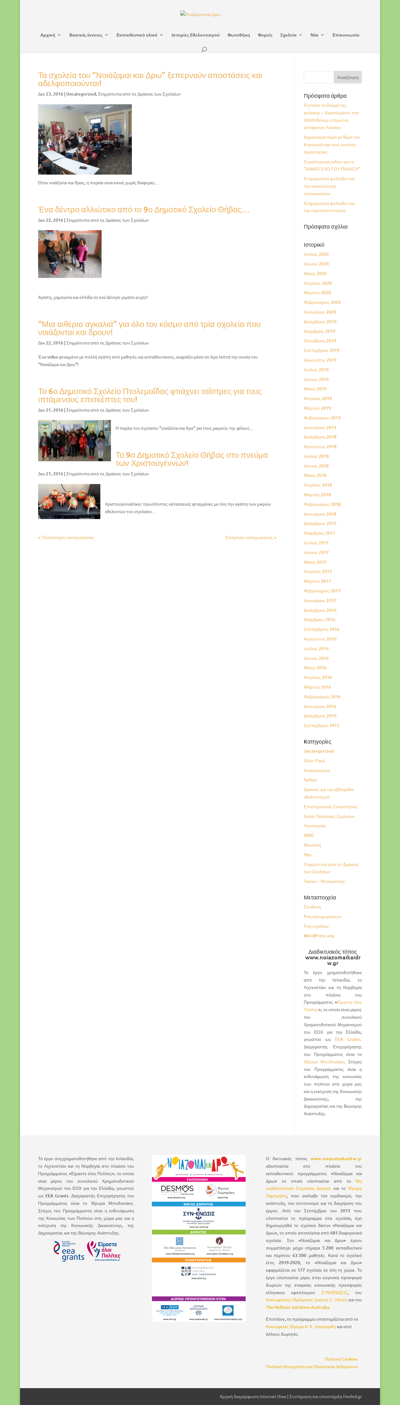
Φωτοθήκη (239, 34)
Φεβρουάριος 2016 (322, 697)
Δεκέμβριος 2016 (320, 610)
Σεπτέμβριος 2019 (321, 350)
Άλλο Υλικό (314, 761)
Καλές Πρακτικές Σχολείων (329, 816)
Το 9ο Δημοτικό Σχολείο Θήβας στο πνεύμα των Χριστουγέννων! (192, 458)
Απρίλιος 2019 (318, 398)
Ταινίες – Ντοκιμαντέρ (324, 881)
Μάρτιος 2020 (317, 292)
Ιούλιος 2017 (316, 543)
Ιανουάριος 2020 (320, 312)
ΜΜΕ (309, 835)
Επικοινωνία (345, 34)
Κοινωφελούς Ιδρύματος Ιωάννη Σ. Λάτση (306, 1300)
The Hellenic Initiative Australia (297, 1307)
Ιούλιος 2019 (316, 370)
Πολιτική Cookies (341, 1359)
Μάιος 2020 (315, 273)
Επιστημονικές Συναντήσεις (331, 806)
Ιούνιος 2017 (316, 552)
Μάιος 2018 (315, 475)
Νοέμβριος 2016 (319, 619)
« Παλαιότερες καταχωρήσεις (66, 537)
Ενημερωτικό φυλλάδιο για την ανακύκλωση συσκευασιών (329, 186)
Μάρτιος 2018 (317, 494)
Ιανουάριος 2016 (320, 706)
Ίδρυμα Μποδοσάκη (324, 1062)
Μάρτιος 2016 (317, 687)
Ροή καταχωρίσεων (322, 916)
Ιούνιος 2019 (316, 379)
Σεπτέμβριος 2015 (321, 725)
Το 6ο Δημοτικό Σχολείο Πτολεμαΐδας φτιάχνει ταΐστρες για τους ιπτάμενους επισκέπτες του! (150, 395)
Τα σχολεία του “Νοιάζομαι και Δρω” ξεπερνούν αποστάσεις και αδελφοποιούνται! (150, 79)
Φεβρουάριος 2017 (322, 591)
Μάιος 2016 (315, 667)
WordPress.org (319, 935)
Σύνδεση (312, 907)
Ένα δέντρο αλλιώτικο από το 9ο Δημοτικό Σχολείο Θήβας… (144, 209)
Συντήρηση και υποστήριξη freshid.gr (325, 1396)
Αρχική (47, 34)
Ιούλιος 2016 (316, 648)
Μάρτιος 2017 (317, 581)
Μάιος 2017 (315, 562)
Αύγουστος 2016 (320, 639)
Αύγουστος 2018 (320, 446)
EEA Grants (348, 1039)
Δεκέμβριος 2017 (320, 523)
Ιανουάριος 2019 (320, 427)
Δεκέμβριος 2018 (320, 437)
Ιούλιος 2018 (316, 456)
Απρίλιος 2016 (318, 677)
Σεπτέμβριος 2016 (321, 629)
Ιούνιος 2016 (316, 658)
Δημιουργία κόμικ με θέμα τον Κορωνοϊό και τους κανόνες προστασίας (332, 144)
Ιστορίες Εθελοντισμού (196, 34)
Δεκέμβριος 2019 (320, 321)
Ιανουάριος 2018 (320, 514)
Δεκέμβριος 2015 (320, 716)
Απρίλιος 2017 (318, 571)
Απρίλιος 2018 (318, 485)
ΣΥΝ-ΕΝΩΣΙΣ (335, 1292)
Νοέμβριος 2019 (319, 331)
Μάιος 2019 (315, 389)
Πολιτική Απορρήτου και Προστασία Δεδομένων (312, 1366)
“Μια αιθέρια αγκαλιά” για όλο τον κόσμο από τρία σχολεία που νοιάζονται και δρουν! (149, 328)
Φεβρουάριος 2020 (322, 302)
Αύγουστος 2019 (320, 360)
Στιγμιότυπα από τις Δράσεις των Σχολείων (139, 94)
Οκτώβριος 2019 (320, 341)
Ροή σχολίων (316, 926)
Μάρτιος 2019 (317, 408)
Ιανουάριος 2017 (320, 600)
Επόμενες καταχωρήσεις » (251, 537)
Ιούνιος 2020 (316, 264)
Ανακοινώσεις (317, 770)
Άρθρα (310, 780)
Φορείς (265, 34)
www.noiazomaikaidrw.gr (336, 1158)
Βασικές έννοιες (85, 34)
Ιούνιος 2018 (316, 466)
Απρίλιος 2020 (318, 283)
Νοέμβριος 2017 (319, 533)
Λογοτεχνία (314, 826)
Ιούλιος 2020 (316, 254)
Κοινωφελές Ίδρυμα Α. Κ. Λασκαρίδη (301, 1326)
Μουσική (312, 845)
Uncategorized (81, 94)
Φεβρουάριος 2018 (322, 504)
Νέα (314, 34)
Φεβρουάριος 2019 (322, 418)
